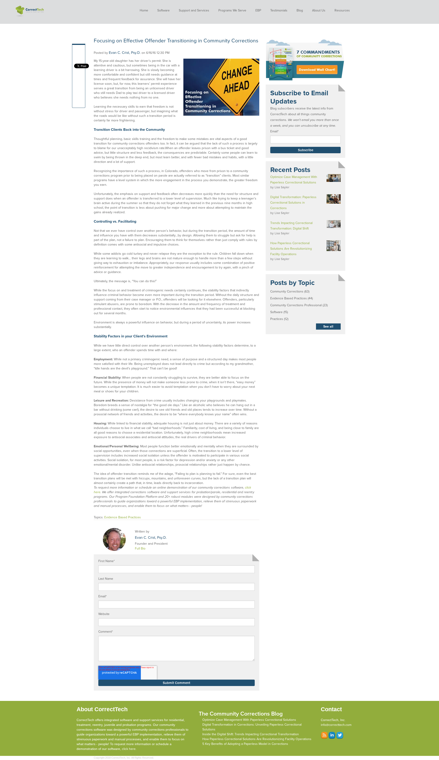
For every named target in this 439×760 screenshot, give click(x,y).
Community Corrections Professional (299, 305)
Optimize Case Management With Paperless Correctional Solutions (249, 720)
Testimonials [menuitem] (278, 10)
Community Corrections (289, 291)
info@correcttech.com (336, 725)
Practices (279, 319)
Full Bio (140, 548)
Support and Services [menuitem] (194, 10)
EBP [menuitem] (258, 10)
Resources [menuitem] (342, 10)
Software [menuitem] (163, 10)
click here (129, 749)
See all (328, 326)
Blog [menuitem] (300, 10)
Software (279, 312)
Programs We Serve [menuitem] (232, 10)
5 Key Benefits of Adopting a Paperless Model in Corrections (245, 744)
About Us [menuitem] (318, 10)
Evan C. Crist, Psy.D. (125, 52)
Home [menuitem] (144, 10)
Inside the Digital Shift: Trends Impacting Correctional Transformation (250, 734)
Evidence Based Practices (122, 517)
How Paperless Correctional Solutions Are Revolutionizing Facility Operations (256, 739)
